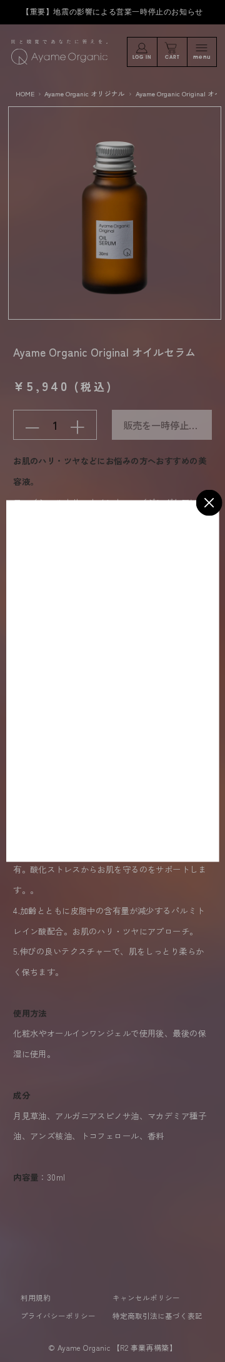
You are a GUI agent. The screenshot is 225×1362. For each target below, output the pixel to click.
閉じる (209, 503)
